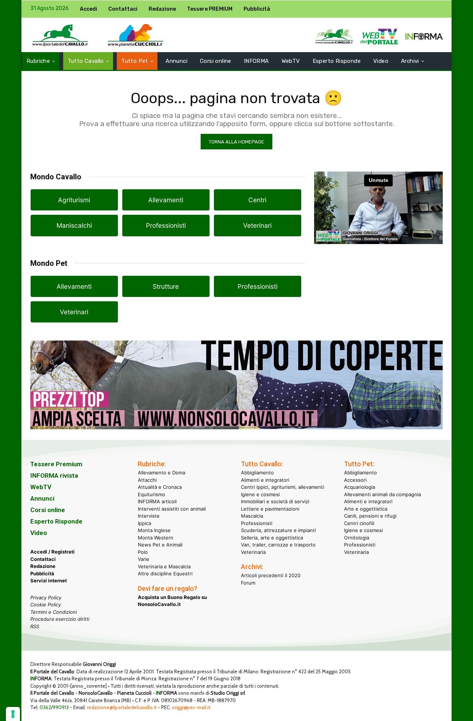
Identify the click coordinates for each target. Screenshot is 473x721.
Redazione (42, 566)
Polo (143, 552)
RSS (34, 626)
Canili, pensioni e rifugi (370, 516)
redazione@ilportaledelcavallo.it (122, 707)
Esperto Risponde (56, 521)
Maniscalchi (74, 225)
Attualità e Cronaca (160, 487)
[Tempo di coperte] (236, 435)
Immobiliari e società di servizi (275, 501)
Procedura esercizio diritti (59, 619)
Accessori (355, 480)
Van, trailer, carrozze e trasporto (278, 545)
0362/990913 (54, 707)
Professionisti (166, 225)
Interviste (149, 516)
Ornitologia (356, 538)
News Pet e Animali (160, 545)
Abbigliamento (257, 472)
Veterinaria (253, 552)
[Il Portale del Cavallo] (60, 35)
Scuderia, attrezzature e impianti (278, 530)
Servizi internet (48, 580)
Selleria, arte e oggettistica (272, 538)
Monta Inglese (154, 530)
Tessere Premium (56, 464)
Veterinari (257, 225)
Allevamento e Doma (161, 472)
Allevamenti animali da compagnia (382, 494)
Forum (248, 583)
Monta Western (155, 538)
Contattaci (43, 559)
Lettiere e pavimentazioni (270, 509)
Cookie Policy (45, 604)
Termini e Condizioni (53, 612)
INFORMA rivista (54, 475)
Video (38, 532)
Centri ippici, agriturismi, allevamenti (282, 487)
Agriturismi (74, 200)
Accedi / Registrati (52, 552)
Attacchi (147, 480)
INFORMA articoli (157, 501)
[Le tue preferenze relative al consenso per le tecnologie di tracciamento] (13, 714)
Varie (143, 559)
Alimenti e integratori (265, 480)
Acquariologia (359, 487)
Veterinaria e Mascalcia (164, 566)
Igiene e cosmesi (260, 494)
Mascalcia (252, 516)
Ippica (144, 523)
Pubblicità (42, 573)
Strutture (166, 286)
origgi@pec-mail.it (191, 707)
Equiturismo (151, 494)
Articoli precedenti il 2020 (270, 575)
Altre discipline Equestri (165, 573)
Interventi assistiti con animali (172, 509)
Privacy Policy (45, 597)
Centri (257, 200)
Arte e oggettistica (365, 509)
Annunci (42, 498)
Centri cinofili (359, 523)
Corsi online (47, 510)
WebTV (40, 487)
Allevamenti (165, 200)
